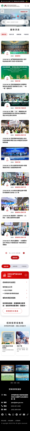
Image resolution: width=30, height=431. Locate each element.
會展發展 (19, 34)
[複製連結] (28, 414)
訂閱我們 (17, 420)
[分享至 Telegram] (17, 414)
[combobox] (15, 22)
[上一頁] (6, 253)
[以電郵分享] (24, 414)
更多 (27, 1)
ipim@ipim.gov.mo (17, 402)
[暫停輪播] (15, 382)
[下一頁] (24, 253)
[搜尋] (26, 6)
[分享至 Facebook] (2, 414)
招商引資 (11, 34)
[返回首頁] (4, 6)
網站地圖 (3, 420)
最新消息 (4, 34)
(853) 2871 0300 (16, 406)
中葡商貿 (26, 34)
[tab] (6, 266)
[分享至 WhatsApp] (13, 414)
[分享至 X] (6, 414)
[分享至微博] (20, 414)
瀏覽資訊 (24, 12)
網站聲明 (10, 420)
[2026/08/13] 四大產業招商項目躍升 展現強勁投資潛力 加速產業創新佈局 (14, 1)
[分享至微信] (9, 414)
